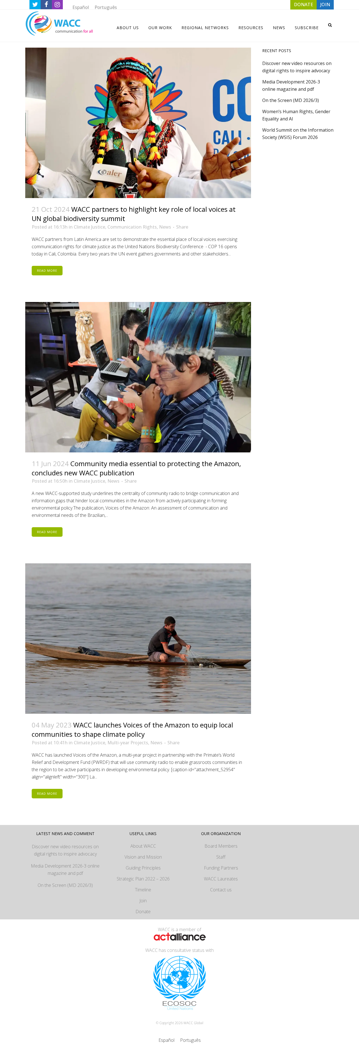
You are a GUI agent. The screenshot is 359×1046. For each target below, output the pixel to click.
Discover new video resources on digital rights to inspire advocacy (65, 850)
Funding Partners (221, 868)
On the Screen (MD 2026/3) (290, 100)
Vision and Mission (143, 857)
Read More (47, 270)
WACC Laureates (221, 879)
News (165, 227)
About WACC (143, 846)
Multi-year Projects (127, 743)
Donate (143, 911)
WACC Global (193, 1023)
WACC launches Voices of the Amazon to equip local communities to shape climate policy (132, 729)
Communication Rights (132, 227)
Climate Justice (89, 227)
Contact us (221, 890)
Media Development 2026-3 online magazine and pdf (65, 869)
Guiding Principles (143, 868)
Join (143, 901)
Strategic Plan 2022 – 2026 (143, 879)
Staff (220, 857)
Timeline (143, 890)
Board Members (221, 846)
